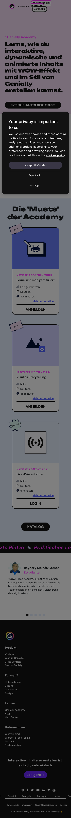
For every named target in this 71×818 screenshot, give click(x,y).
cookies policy (55, 155)
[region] (35, 153)
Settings (34, 185)
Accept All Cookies (35, 165)
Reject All (34, 175)
